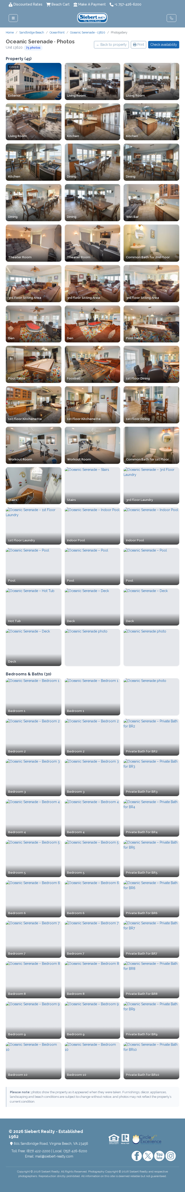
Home (10, 32)
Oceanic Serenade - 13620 (87, 32)
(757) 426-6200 (75, 1151)
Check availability (163, 45)
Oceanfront (57, 32)
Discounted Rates (27, 4)
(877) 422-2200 (38, 1151)
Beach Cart (61, 4)
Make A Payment (92, 4)
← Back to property (111, 45)
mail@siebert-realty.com (54, 1156)
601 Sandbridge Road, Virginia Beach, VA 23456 (50, 1143)
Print (140, 45)
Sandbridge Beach (31, 32)
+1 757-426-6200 (127, 4)
